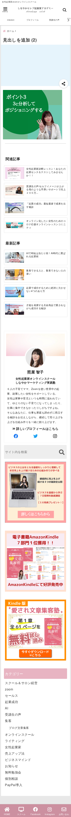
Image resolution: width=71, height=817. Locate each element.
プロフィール (32, 20)
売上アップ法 (14, 753)
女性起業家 (13, 747)
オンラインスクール (19, 734)
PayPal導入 (13, 785)
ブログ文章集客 (19, 728)
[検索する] (61, 452)
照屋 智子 (35, 372)
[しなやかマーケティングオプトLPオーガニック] (35, 522)
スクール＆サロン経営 (21, 683)
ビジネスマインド (18, 759)
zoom (9, 689)
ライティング (14, 740)
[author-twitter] (35, 436)
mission (11, 20)
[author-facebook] (16, 436)
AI (6, 708)
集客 (8, 720)
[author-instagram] (55, 436)
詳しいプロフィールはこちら (37, 428)
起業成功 (11, 701)
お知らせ (11, 766)
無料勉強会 (13, 772)
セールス (11, 695)
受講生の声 (54, 20)
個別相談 (11, 778)
